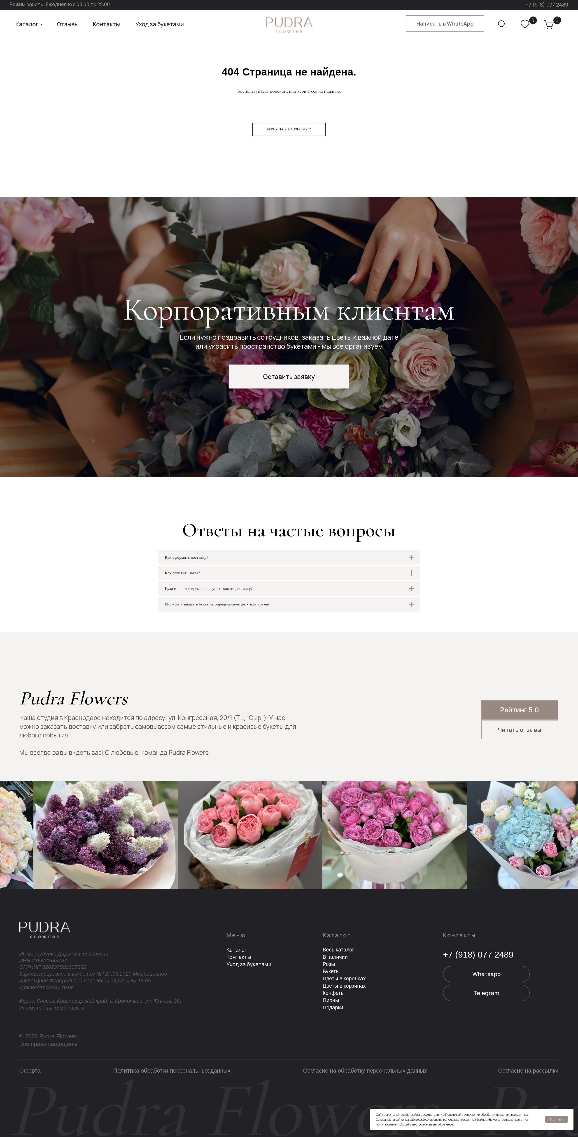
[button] (289, 377)
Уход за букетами (248, 964)
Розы (329, 964)
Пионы (331, 1000)
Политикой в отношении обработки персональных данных (486, 1114)
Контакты (238, 956)
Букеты (331, 971)
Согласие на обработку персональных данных (365, 1070)
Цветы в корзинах (344, 986)
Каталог (236, 949)
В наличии (335, 957)
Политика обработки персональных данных (172, 1070)
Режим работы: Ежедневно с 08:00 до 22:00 (60, 4)
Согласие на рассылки (528, 1070)
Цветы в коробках (344, 979)
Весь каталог (338, 950)
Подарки (333, 1007)
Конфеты (334, 993)
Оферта (29, 1070)
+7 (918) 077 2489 (547, 4)
